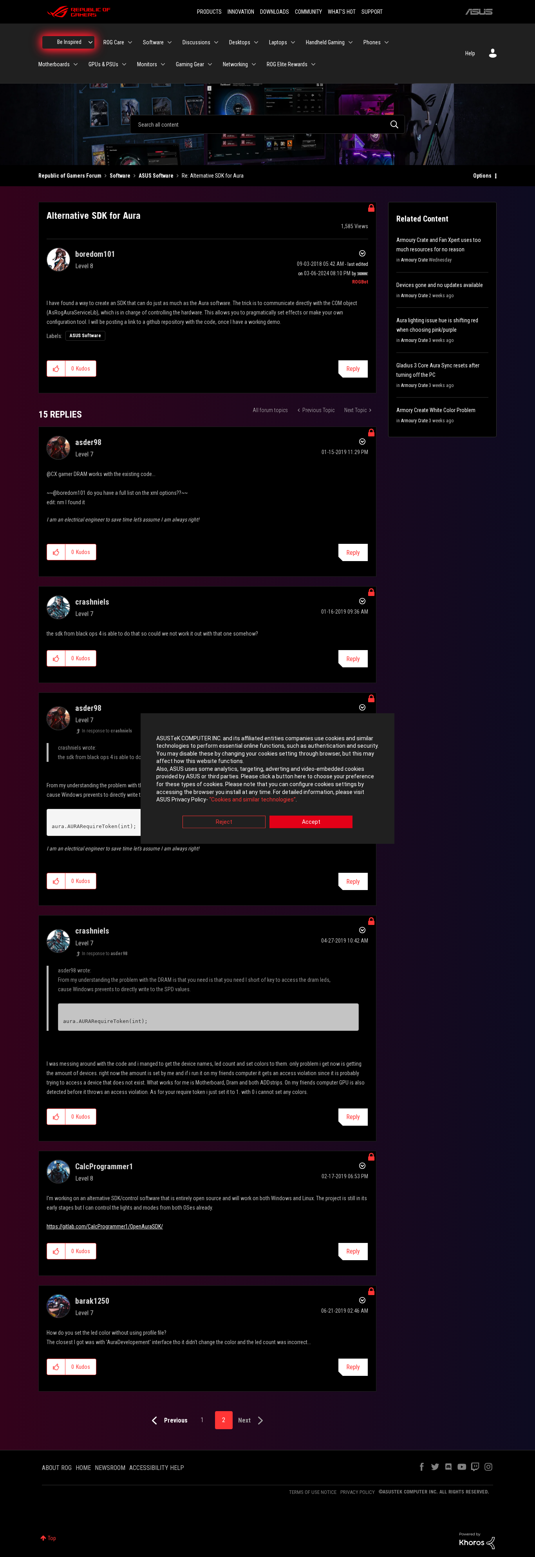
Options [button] (482, 176)
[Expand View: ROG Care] (130, 42)
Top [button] (52, 1538)
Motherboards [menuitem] (54, 64)
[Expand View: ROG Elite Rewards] (313, 64)
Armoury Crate (414, 260)
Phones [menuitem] (372, 42)
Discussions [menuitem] (196, 42)
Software (120, 176)
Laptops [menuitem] (278, 42)
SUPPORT (372, 12)
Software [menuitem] (153, 42)
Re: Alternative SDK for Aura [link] (213, 176)
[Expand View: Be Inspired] (90, 42)
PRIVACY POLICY (357, 1492)
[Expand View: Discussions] (216, 42)
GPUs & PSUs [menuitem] (103, 64)
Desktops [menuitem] (239, 42)
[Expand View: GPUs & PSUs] (124, 64)
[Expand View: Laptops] (293, 42)
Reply (353, 368)
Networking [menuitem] (235, 64)
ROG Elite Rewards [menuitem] (287, 64)
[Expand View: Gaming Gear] (210, 64)
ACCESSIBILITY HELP (156, 1468)
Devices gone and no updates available (439, 285)
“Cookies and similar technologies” (252, 800)
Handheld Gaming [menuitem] (325, 42)
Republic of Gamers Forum (69, 176)
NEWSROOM (110, 1468)
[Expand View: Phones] (386, 42)
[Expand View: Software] (170, 42)
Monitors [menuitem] (147, 64)
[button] (56, 368)
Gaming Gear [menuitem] (190, 64)
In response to (107, 731)
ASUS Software (156, 176)
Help (470, 53)
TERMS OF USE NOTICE (312, 1492)
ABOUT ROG (57, 1468)
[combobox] (267, 124)
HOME (83, 1468)
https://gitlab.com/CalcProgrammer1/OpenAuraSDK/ (105, 1226)
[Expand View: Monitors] (163, 64)
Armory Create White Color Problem (435, 410)
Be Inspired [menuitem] (69, 42)
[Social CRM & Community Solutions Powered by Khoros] (477, 1540)
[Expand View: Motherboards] (76, 64)
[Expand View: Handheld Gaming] (350, 42)
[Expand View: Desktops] (256, 42)
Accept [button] (311, 822)
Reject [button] (224, 822)
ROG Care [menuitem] (113, 42)
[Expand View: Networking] (254, 64)
